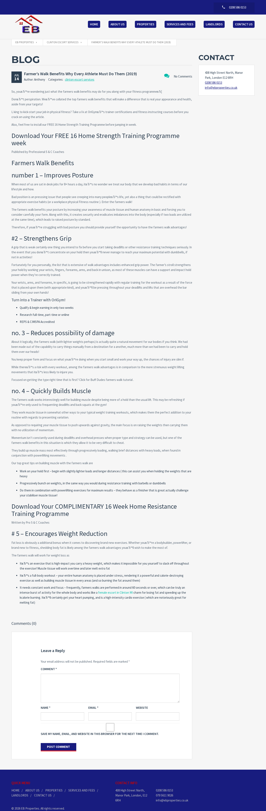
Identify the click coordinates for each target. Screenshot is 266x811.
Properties (145, 24)
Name (45, 708)
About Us (117, 24)
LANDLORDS (19, 795)
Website (142, 708)
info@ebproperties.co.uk (221, 88)
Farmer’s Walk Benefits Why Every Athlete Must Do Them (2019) (80, 73)
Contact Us (243, 24)
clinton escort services (79, 79)
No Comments (183, 76)
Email (93, 708)
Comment (49, 669)
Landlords (214, 24)
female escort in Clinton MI (115, 592)
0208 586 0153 (213, 83)
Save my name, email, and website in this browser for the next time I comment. (100, 734)
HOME (15, 790)
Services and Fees (180, 24)
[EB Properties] (29, 24)
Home (94, 24)
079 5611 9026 (164, 795)
